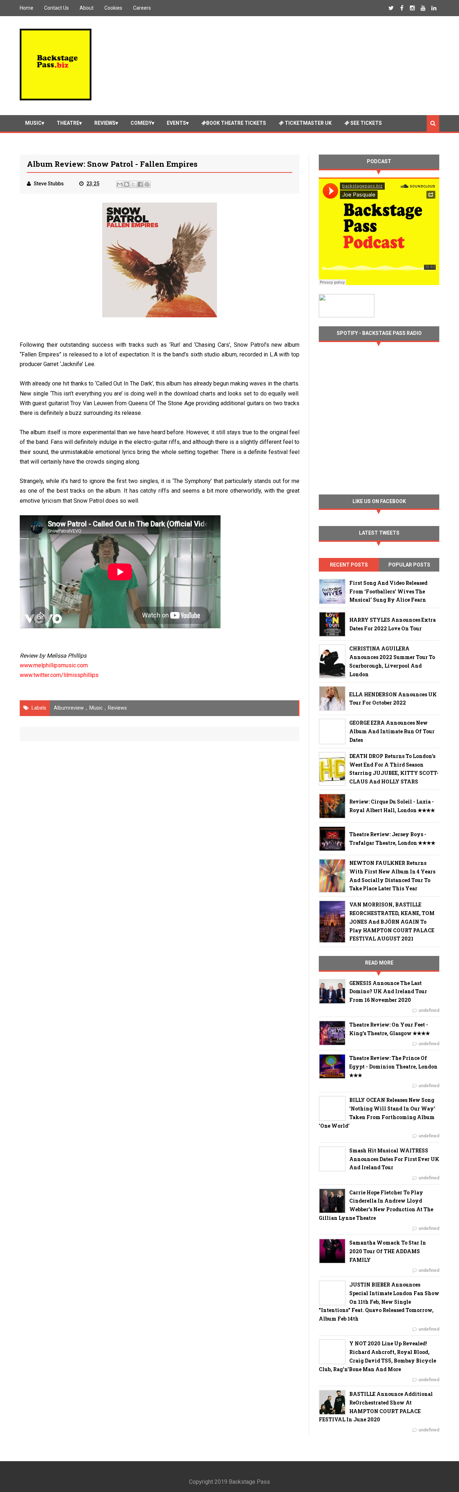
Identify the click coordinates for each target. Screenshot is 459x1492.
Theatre (68, 123)
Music (33, 123)
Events (176, 123)
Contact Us (56, 8)
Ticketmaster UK (308, 123)
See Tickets (365, 123)
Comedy (141, 123)
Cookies (113, 8)
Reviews (104, 123)
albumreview (69, 708)
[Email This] (119, 184)
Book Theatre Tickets (236, 123)
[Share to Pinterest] (147, 184)
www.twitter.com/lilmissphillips (59, 675)
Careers (142, 8)
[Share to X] (133, 184)
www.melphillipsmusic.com (54, 665)
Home (26, 8)
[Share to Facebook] (140, 184)
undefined (428, 1010)
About (87, 8)
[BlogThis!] (126, 184)
